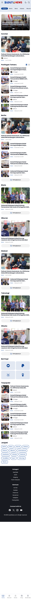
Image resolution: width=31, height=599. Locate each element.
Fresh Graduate (15, 480)
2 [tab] (13, 28)
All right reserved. (22, 515)
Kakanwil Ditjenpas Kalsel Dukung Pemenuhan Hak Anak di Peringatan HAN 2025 (19, 105)
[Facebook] (9, 510)
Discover (9, 597)
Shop (21, 597)
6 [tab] (19, 28)
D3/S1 (15, 475)
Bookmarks (28, 597)
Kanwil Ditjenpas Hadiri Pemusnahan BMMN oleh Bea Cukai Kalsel (18, 78)
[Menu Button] (2, 2)
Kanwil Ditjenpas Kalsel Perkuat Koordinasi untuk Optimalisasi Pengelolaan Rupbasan (19, 87)
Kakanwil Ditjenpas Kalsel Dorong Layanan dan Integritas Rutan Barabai (19, 96)
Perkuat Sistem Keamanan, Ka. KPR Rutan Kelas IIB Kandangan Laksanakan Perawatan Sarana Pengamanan (15, 55)
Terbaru (4, 8)
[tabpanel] (15, 22)
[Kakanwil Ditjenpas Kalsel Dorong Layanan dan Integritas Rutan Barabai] (5, 99)
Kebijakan (15, 497)
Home (3, 597)
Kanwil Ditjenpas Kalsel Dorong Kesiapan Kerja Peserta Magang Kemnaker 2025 (13, 23)
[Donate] (8, 365)
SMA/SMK (15, 472)
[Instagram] (17, 510)
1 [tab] (11, 28)
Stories (15, 597)
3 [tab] (15, 28)
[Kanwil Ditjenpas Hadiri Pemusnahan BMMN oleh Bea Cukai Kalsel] (5, 80)
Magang (15, 477)
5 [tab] (18, 28)
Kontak (15, 488)
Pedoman (15, 492)
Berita (2, 60)
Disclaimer (15, 495)
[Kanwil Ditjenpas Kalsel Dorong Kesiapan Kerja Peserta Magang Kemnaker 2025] (5, 71)
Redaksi (15, 490)
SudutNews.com (12, 515)
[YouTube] (21, 510)
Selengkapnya (16, 180)
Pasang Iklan (15, 500)
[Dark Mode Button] (25, 2)
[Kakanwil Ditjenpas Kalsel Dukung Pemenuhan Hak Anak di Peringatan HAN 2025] (5, 108)
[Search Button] (28, 2)
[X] (13, 510)
